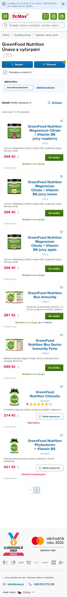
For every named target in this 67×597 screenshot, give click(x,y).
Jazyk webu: (9, 592)
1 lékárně (47, 322)
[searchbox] (33, 25)
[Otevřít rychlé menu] (5, 16)
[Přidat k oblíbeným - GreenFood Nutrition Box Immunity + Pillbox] (61, 287)
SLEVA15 (26, 3)
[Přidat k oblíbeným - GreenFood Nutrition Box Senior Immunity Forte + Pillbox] (61, 335)
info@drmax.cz (15, 584)
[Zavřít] (63, 4)
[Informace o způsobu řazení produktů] (31, 102)
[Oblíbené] (45, 16)
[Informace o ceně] (18, 156)
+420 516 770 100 (44, 584)
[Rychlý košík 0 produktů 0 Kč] (62, 16)
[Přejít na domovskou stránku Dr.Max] (20, 16)
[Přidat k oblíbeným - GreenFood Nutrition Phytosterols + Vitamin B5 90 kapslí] (61, 435)
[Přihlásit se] (53, 16)
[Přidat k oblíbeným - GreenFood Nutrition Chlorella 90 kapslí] (61, 386)
